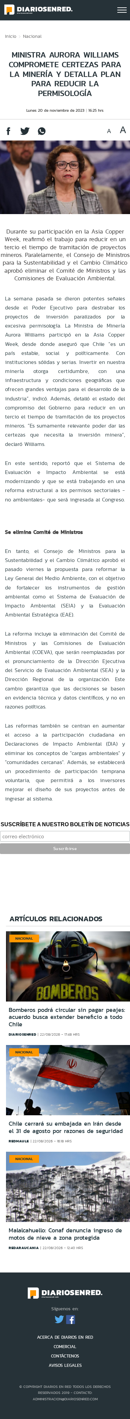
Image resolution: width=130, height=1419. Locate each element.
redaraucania (24, 1247)
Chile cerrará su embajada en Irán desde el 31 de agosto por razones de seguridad (66, 1127)
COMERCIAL (65, 1346)
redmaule (19, 1141)
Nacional (32, 36)
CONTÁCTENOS (65, 1356)
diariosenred (22, 1034)
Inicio (10, 36)
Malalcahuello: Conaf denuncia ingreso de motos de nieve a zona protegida (65, 1234)
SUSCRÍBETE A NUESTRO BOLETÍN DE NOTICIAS (65, 824)
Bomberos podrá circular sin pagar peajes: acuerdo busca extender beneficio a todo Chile (67, 1017)
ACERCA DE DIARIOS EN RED (65, 1337)
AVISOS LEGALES (65, 1365)
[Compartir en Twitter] (25, 134)
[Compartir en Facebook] (8, 134)
